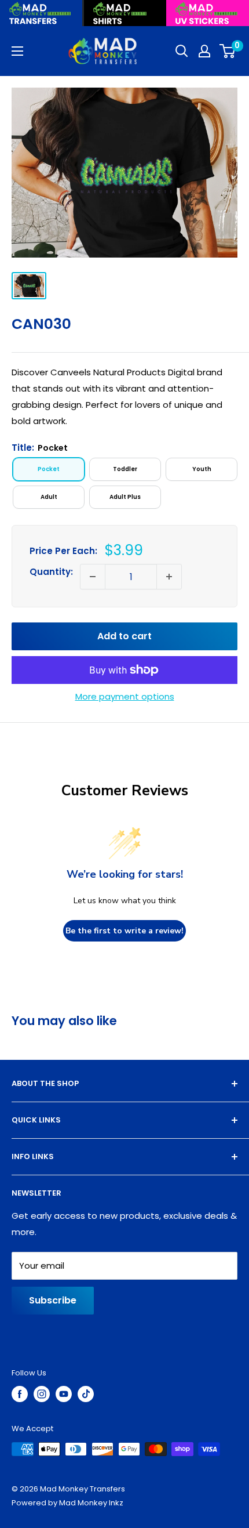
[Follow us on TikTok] (86, 1394)
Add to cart (124, 636)
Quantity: (51, 572)
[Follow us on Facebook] (20, 1394)
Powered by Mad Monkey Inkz (67, 1502)
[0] (228, 51)
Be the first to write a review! (124, 930)
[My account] (204, 51)
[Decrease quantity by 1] (92, 576)
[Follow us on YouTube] (64, 1394)
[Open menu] (17, 51)
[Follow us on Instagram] (42, 1394)
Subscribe (52, 1300)
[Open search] (181, 51)
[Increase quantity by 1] (169, 576)
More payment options (124, 696)
